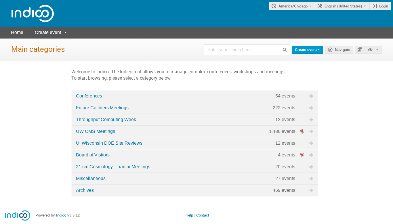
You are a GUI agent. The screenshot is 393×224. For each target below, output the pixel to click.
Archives (85, 190)
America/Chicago (293, 6)
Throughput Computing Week (106, 119)
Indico (61, 215)
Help (189, 215)
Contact (202, 215)
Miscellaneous (91, 178)
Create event (48, 32)
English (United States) (343, 6)
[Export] (360, 50)
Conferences (89, 96)
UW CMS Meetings (95, 131)
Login (383, 6)
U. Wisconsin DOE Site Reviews (109, 143)
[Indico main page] (27, 13)
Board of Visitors (93, 155)
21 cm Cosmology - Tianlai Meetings (113, 167)
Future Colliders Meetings (102, 108)
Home (17, 32)
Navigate (342, 49)
